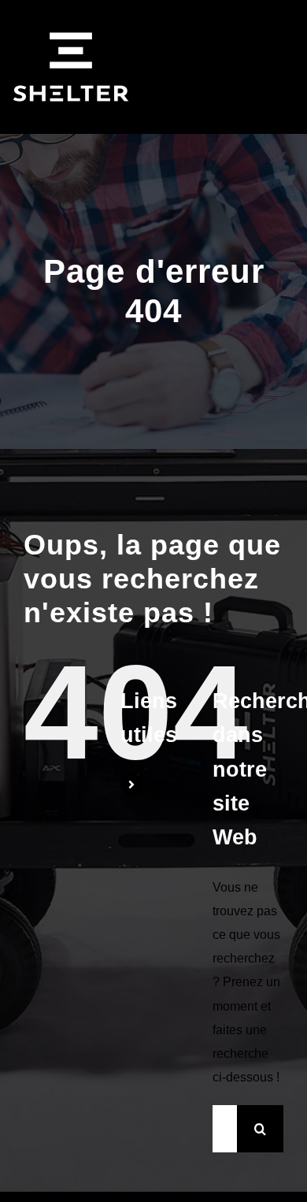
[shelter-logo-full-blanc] (71, 13)
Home (167, 785)
